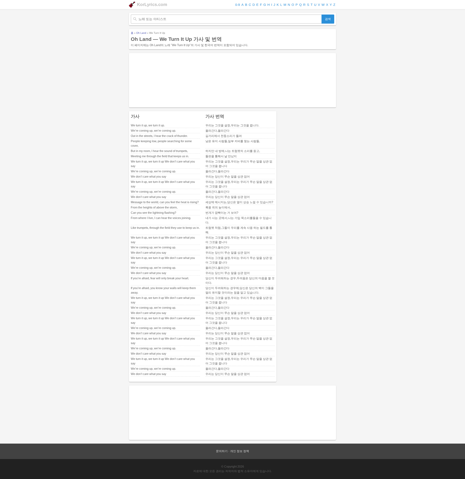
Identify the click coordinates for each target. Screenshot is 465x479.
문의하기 (222, 451)
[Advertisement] (232, 80)
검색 (328, 19)
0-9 (237, 5)
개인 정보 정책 (239, 451)
